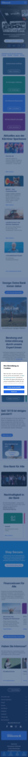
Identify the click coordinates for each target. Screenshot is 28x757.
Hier (5, 379)
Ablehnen (14, 392)
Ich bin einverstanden (14, 387)
